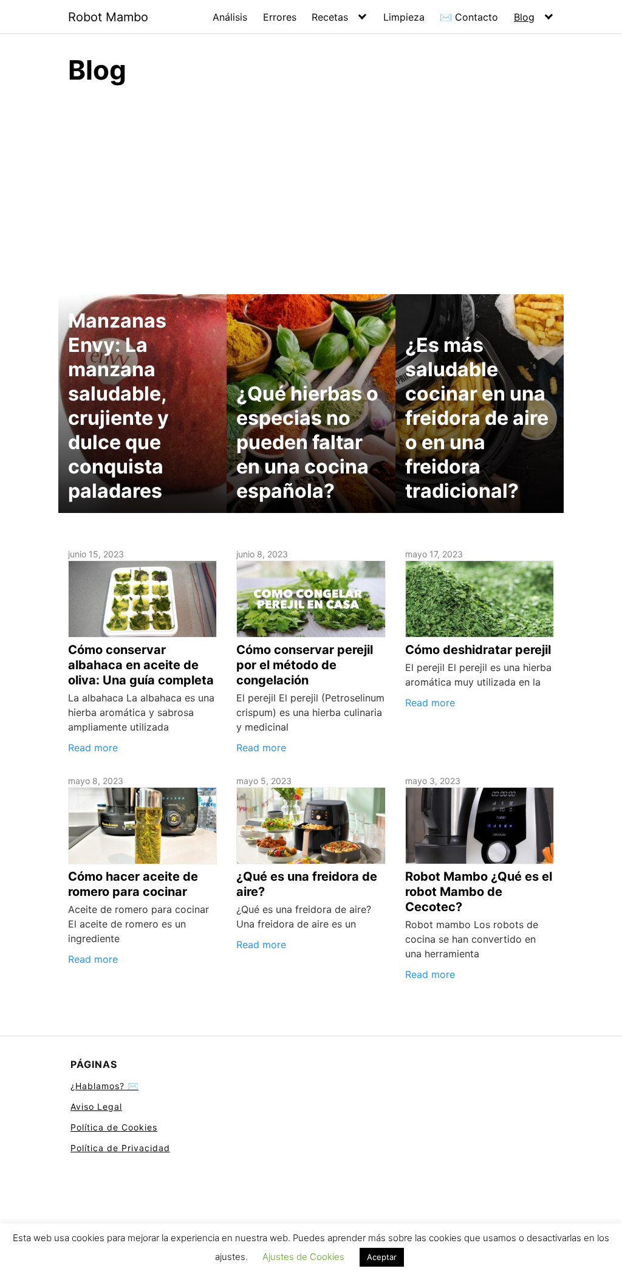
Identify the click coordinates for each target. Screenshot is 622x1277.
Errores (279, 17)
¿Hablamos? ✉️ (104, 1086)
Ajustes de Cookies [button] (303, 1256)
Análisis (230, 17)
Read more (93, 748)
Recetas (330, 17)
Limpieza (404, 17)
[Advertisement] (311, 188)
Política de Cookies (113, 1127)
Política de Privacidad (120, 1148)
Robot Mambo (108, 17)
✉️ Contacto (469, 17)
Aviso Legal (96, 1106)
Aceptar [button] (382, 1257)
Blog (524, 17)
